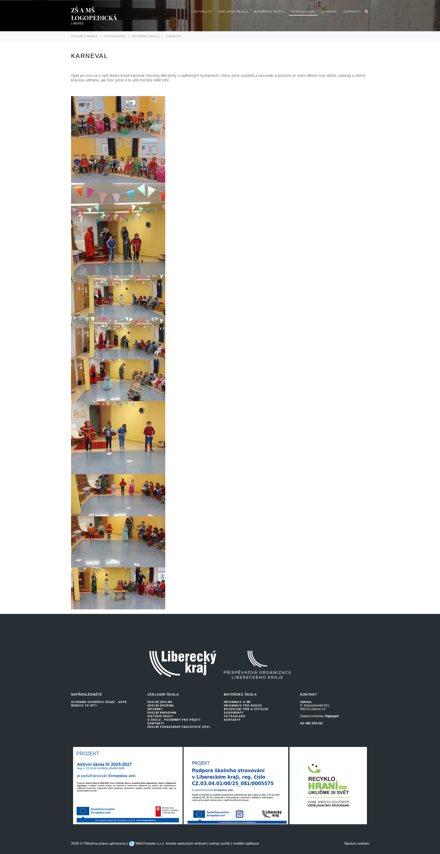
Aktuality (203, 11)
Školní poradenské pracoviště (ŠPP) (178, 727)
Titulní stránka (84, 36)
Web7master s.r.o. (149, 843)
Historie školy (160, 716)
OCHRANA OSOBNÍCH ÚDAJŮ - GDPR (99, 702)
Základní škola (233, 11)
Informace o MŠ (237, 702)
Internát (155, 709)
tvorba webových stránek (186, 843)
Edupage (329, 11)
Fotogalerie (303, 11)
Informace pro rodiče (243, 705)
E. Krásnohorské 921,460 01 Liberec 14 (315, 707)
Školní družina (160, 705)
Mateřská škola (269, 11)
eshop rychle (219, 843)
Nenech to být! (84, 705)
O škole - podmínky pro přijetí (173, 720)
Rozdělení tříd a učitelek (246, 709)
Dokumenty (233, 712)
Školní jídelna (159, 702)
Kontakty (352, 11)
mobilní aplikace (246, 843)
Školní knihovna (161, 712)
